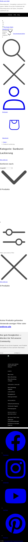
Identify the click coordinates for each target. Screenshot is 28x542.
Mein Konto (10, 374)
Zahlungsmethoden (12, 396)
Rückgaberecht (11, 394)
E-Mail (17, 353)
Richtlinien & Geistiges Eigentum (13, 424)
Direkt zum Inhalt (4, 1)
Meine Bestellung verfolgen (12, 380)
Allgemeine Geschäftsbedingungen (13, 420)
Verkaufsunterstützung (13, 403)
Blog (19, 14)
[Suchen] (14, 61)
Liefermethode (11, 391)
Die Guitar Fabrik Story (13, 417)
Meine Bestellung (12, 377)
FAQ (15, 14)
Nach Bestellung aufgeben (12, 388)
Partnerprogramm (12, 408)
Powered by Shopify (18, 541)
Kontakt (10, 14)
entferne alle (5, 327)
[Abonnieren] (19, 353)
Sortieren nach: (7, 164)
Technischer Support (13, 406)
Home (4, 142)
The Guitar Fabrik (8, 541)
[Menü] (3, 23)
